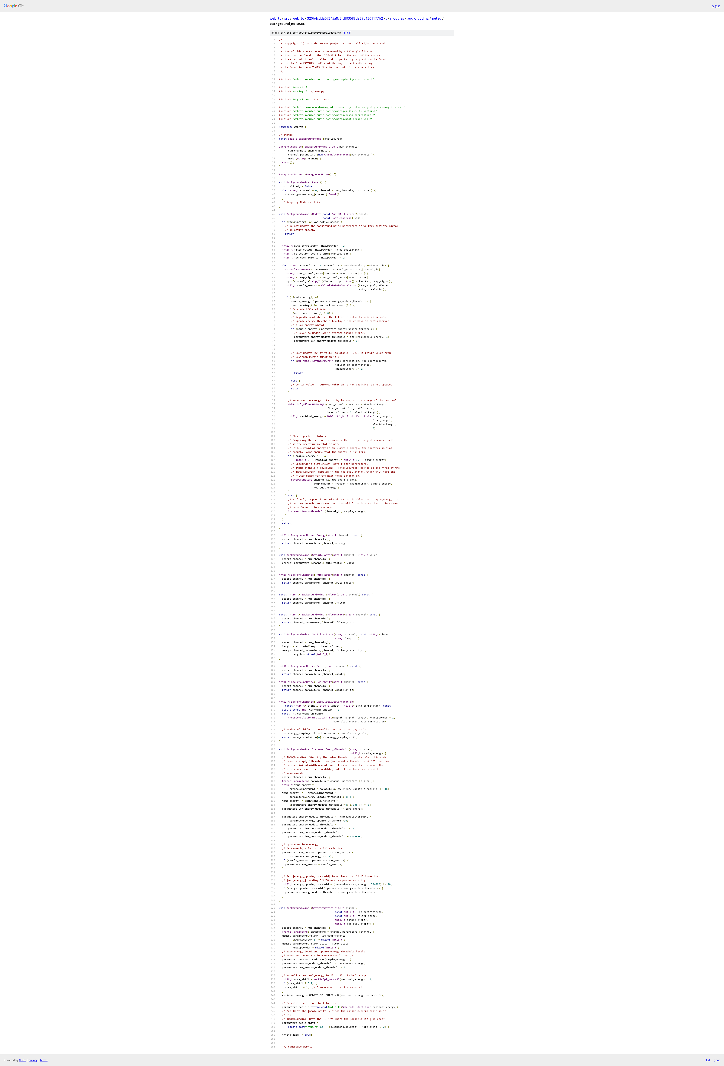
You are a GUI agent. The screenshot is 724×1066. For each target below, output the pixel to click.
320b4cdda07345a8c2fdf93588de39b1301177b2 (345, 18)
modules (397, 18)
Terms (44, 1060)
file (347, 32)
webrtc (275, 18)
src (286, 18)
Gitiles (22, 1060)
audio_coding (418, 18)
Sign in (716, 6)
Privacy (33, 1060)
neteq (436, 18)
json (717, 1060)
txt (708, 1060)
